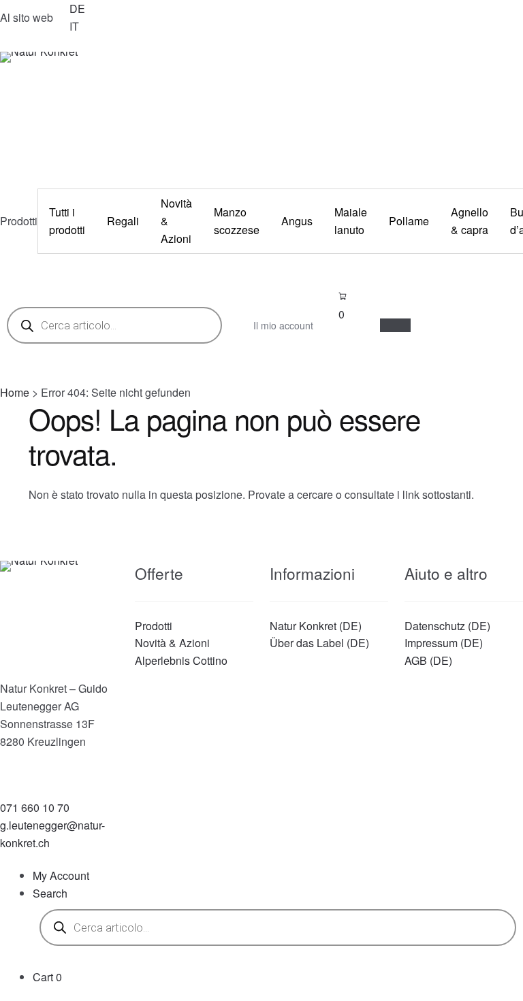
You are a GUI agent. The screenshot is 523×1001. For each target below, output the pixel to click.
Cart (47, 977)
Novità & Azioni (172, 643)
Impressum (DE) (444, 643)
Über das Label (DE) (319, 643)
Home (14, 392)
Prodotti (153, 626)
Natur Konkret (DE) (316, 626)
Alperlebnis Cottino (181, 660)
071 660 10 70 (34, 807)
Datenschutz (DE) (447, 626)
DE (77, 8)
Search (50, 893)
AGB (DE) (428, 660)
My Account (61, 875)
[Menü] (395, 325)
